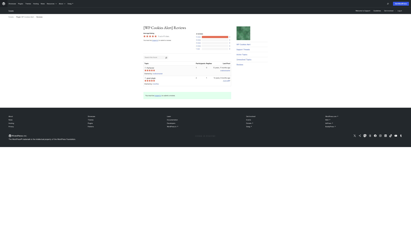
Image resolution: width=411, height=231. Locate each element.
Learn (169, 116)
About (11, 116)
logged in (155, 40)
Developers (171, 123)
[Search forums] (166, 57)
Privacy (11, 126)
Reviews (240, 65)
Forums (11, 11)
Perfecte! (150, 68)
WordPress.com (331, 116)
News (11, 120)
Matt (327, 120)
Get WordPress (401, 4)
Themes (91, 120)
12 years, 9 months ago (222, 78)
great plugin (151, 78)
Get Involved (250, 116)
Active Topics (242, 54)
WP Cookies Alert (27, 17)
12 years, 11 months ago (221, 68)
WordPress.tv (172, 126)
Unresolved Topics (244, 59)
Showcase (91, 116)
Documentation (172, 120)
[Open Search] (388, 3)
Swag (249, 126)
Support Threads (243, 49)
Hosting (11, 123)
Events (248, 120)
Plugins (90, 123)
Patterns (91, 126)
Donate (249, 123)
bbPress (329, 123)
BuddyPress (330, 126)
